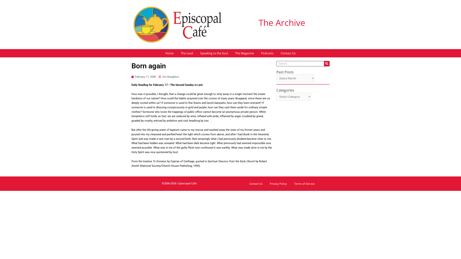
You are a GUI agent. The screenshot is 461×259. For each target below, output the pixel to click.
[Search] (326, 63)
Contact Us (288, 53)
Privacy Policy (278, 183)
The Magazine (244, 53)
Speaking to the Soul (214, 53)
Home (169, 53)
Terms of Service (304, 183)
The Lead (187, 53)
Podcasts (267, 53)
